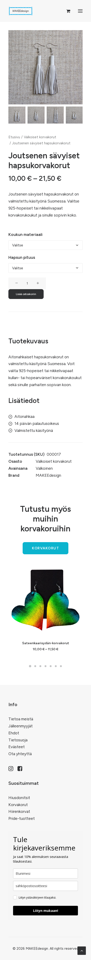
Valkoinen (44, 468)
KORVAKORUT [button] (45, 548)
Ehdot (13, 733)
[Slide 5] (50, 666)
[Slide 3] (55, 115)
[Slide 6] (55, 666)
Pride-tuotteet (21, 818)
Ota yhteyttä (20, 753)
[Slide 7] (60, 666)
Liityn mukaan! (45, 910)
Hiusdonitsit (19, 797)
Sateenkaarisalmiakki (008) (45, 643)
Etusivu (14, 137)
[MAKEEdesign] (20, 11)
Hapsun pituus (21, 257)
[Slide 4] (74, 115)
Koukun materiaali (25, 234)
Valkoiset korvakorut (40, 137)
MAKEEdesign (48, 475)
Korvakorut (18, 804)
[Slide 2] (36, 115)
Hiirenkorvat (19, 811)
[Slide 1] (16, 115)
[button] (80, 11)
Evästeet (16, 746)
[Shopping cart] (66, 11)
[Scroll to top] (81, 950)
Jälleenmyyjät (20, 726)
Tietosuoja (18, 740)
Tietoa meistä (20, 719)
